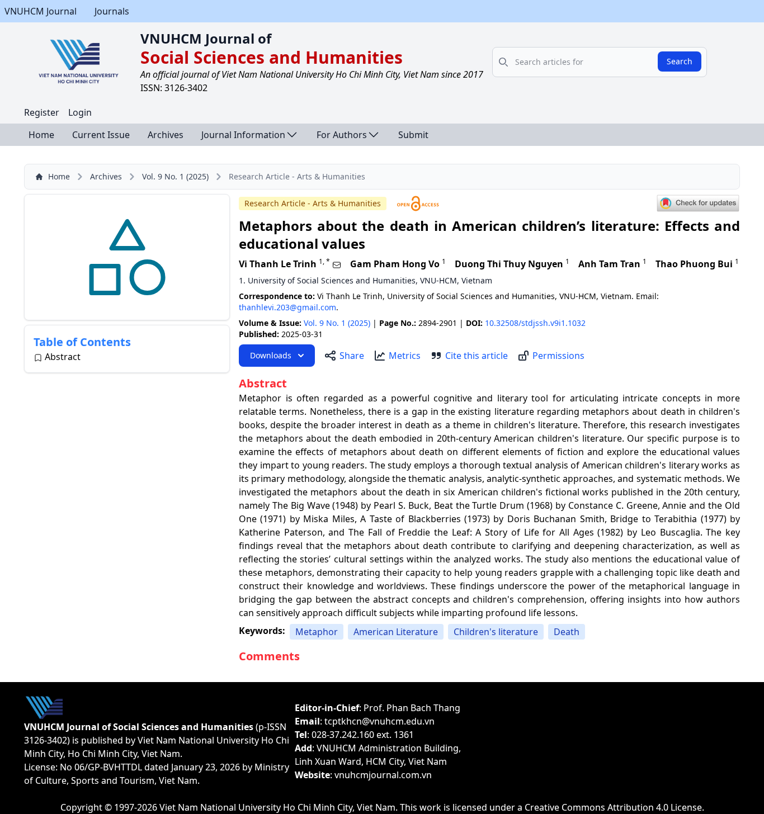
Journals (112, 11)
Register (41, 112)
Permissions (558, 355)
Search (679, 61)
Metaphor (316, 632)
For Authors (342, 135)
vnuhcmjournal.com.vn (383, 775)
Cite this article (476, 355)
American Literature (395, 632)
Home (41, 135)
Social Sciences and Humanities (271, 57)
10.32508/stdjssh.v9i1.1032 (535, 323)
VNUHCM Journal (40, 11)
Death (566, 632)
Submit (413, 135)
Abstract (63, 357)
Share (351, 355)
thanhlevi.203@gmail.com (287, 307)
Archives (165, 135)
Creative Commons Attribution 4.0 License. (614, 807)
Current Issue (101, 135)
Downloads (270, 355)
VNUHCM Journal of (205, 38)
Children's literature (496, 632)
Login (80, 112)
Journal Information (243, 135)
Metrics (405, 355)
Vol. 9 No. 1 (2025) (175, 176)
